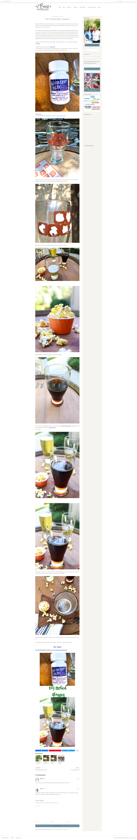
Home (60, 7)
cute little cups (52, 427)
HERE (38, 43)
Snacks (61, 16)
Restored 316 (133, 837)
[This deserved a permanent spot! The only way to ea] (96, 77)
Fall (54, 16)
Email (52, 821)
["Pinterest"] (8, 1)
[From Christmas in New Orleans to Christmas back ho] (88, 85)
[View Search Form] (11, 1)
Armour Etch (52, 47)
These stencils (38, 114)
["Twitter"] (4, 1)
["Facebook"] (2, 1)
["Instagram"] (6, 1)
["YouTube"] (9, 1)
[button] (71, 7)
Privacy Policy (5, 837)
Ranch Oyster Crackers (66, 426)
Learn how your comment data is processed (59, 829)
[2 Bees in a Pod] (43, 7)
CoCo (41, 788)
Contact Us (18, 837)
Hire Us (12, 837)
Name (37, 821)
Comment (38, 806)
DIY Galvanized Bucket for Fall (41, 768)
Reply (78, 778)
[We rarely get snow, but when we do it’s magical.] (88, 77)
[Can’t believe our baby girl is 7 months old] (96, 85)
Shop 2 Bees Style (92, 7)
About (99, 7)
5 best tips (120, 1)
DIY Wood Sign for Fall (75, 768)
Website (67, 822)
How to (57, 16)
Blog (64, 7)
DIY (52, 16)
